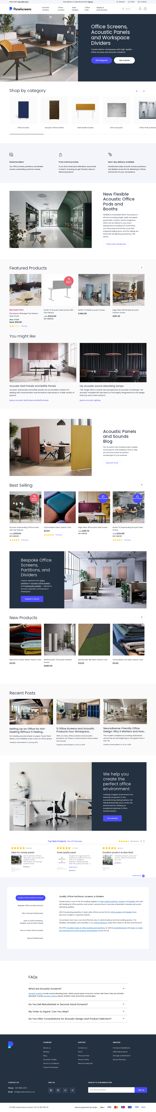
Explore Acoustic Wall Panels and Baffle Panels (29, 400)
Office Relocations (120, 1052)
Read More (24, 867)
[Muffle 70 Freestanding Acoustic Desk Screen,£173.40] (129, 507)
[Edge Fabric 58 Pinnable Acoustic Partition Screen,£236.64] (129, 290)
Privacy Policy (83, 1059)
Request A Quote (32, 599)
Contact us (82, 1048)
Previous (135, 267)
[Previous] (137, 91)
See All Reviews (74, 841)
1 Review (24, 326)
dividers (132, 901)
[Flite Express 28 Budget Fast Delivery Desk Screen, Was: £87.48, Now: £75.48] (25, 290)
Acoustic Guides (50, 1059)
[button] (141, 841)
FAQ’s (133, 2)
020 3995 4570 (23, 2)
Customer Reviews (50, 1067)
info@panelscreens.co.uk (24, 1092)
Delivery (46, 1052)
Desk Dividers (75, 8)
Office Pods (87, 8)
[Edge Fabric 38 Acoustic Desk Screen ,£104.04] (94, 507)
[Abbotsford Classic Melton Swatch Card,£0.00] (25, 640)
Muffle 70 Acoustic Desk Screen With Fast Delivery (58, 311)
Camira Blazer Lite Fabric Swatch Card (128, 660)
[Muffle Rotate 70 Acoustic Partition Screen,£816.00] (60, 640)
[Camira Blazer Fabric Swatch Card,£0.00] (60, 507)
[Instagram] (58, 1090)
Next (141, 267)
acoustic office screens (40, 583)
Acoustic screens (35, 993)
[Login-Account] (140, 9)
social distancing (120, 928)
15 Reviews (25, 540)
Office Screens (61, 8)
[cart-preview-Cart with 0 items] (145, 9)
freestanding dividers (32, 586)
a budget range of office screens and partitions (86, 928)
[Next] (144, 91)
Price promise (83, 1056)
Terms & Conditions (51, 1063)
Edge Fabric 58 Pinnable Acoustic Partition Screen (126, 311)
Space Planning (119, 1059)
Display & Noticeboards (102, 8)
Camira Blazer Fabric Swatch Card (57, 527)
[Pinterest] (65, 1090)
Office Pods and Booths (116, 244)
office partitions (100, 923)
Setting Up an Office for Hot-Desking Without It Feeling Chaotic (27, 730)
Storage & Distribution (122, 1056)
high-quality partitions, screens (112, 901)
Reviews (122, 2)
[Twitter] (72, 1090)
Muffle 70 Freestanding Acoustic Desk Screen (128, 528)
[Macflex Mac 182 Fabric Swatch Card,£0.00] (94, 640)
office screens (116, 912)
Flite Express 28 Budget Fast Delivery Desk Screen (23, 314)
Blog (45, 1056)
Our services (112, 818)
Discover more (112, 463)
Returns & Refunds (85, 1063)
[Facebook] (51, 1090)
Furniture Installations (121, 1048)
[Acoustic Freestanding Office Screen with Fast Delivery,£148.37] (25, 507)
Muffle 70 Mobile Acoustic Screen (91, 310)
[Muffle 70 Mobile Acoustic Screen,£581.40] (94, 290)
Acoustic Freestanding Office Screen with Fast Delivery (24, 528)
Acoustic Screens (45, 8)
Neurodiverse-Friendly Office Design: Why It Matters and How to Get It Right (123, 730)
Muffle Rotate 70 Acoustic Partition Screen (58, 661)
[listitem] (25, 859)
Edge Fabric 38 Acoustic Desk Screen (92, 527)
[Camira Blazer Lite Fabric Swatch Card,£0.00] (129, 640)
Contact (143, 2)
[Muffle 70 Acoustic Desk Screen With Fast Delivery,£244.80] (60, 290)
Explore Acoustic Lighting (90, 400)
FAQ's (80, 1052)
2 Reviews (58, 535)
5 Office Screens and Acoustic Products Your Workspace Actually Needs (75, 730)
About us (46, 1048)
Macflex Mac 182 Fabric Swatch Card (92, 660)
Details (90, 2)
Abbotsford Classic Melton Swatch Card (25, 660)
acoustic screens (50, 996)
